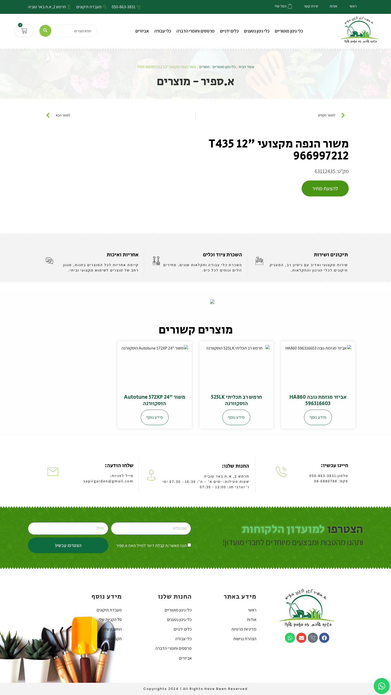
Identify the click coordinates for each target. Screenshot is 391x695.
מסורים (204, 66)
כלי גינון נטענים (256, 31)
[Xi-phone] (313, 638)
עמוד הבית (246, 66)
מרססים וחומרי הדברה (195, 31)
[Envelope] (301, 638)
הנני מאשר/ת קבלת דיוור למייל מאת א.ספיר (151, 545)
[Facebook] (324, 638)
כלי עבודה (162, 31)
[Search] (45, 31)
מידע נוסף (318, 417)
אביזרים (142, 31)
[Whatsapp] (290, 638)
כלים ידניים (229, 31)
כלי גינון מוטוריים (289, 31)
